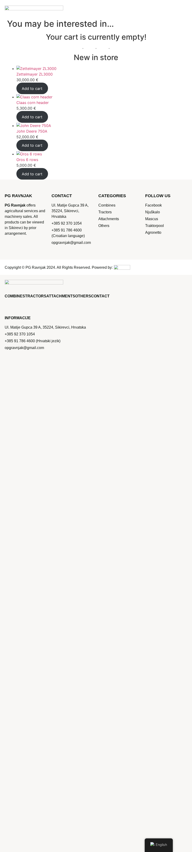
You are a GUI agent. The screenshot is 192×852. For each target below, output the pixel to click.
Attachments (60, 296)
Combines (15, 296)
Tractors (35, 296)
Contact (100, 296)
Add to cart (32, 88)
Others (83, 296)
